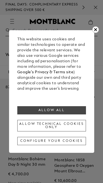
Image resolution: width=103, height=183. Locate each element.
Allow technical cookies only (51, 125)
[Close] (95, 29)
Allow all (51, 110)
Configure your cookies (51, 141)
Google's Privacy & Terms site (45, 72)
